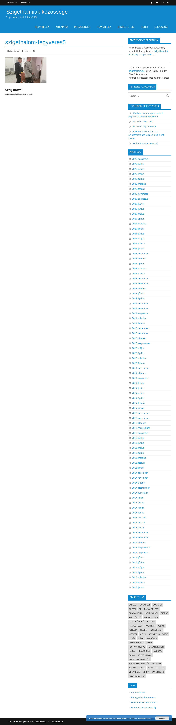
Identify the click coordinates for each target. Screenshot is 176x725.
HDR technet (40, 721)
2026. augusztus (140, 158)
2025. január (138, 228)
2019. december (140, 368)
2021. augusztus (140, 313)
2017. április (138, 512)
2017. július (137, 497)
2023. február (138, 273)
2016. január (138, 587)
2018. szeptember (141, 427)
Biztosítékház (12, 2)
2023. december (140, 253)
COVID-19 (157, 605)
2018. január (138, 467)
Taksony (156, 663)
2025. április (138, 218)
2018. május (138, 447)
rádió (132, 655)
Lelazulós (160, 27)
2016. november (140, 537)
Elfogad (162, 718)
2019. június (138, 388)
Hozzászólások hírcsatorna (144, 702)
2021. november (140, 308)
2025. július (138, 203)
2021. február (138, 323)
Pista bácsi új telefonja (144, 126)
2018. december (140, 413)
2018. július (138, 437)
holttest (150, 626)
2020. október (139, 338)
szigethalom (144, 655)
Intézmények (82, 27)
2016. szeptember (141, 547)
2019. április (138, 398)
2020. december (140, 328)
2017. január (138, 527)
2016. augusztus (140, 552)
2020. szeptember (141, 343)
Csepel (132, 609)
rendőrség (144, 651)
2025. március (139, 223)
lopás (132, 638)
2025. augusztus (140, 198)
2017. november (140, 477)
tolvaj (132, 668)
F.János (27, 50)
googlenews (151, 617)
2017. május (138, 507)
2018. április (138, 452)
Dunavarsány (136, 613)
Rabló (132, 651)
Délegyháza (151, 613)
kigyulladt (156, 630)
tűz (162, 668)
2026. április (138, 178)
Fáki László (135, 617)
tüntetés (153, 668)
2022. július (138, 293)
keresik (133, 630)
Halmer (151, 621)
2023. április (138, 263)
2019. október (139, 373)
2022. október (139, 288)
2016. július (138, 557)
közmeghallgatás (158, 634)
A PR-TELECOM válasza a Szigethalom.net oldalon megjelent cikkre (146, 135)
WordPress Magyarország (143, 707)
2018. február (138, 462)
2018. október (139, 422)
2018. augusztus (140, 432)
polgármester (156, 647)
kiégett (133, 634)
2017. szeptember (141, 487)
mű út (141, 638)
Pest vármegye (137, 647)
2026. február (138, 188)
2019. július (138, 383)
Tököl (141, 668)
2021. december (140, 303)
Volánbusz (134, 672)
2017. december (140, 472)
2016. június (138, 562)
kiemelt (144, 630)
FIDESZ (164, 613)
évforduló (158, 672)
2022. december (140, 278)
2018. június (138, 442)
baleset (133, 605)
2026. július (138, 163)
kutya (143, 634)
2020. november (140, 333)
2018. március (139, 457)
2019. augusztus (140, 378)
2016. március (139, 577)
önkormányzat (137, 676)
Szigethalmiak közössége (37, 12)
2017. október (138, 482)
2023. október (139, 258)
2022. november (140, 283)
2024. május (138, 238)
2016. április (138, 572)
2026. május (138, 173)
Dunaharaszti (151, 609)
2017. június (138, 502)
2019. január (138, 407)
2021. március (139, 318)
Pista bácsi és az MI (142, 121)
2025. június (138, 208)
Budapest (145, 605)
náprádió (152, 638)
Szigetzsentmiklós (139, 663)
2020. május (138, 348)
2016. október (139, 542)
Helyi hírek (42, 27)
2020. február (138, 363)
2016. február (138, 582)
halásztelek (135, 626)
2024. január (138, 248)
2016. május (138, 567)
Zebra (146, 672)
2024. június (138, 233)
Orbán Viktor (136, 642)
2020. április (138, 353)
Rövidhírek (104, 27)
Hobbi (144, 27)
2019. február (138, 403)
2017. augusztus (140, 492)
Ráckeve (157, 651)
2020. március (139, 358)
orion (149, 642)
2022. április (138, 298)
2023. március (139, 268)
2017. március (139, 517)
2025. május (138, 213)
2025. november (140, 193)
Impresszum (25, 2)
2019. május (138, 393)
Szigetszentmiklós (139, 659)
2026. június (138, 168)
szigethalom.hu (136, 70)
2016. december (140, 532)
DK (140, 609)
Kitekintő (62, 27)
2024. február (138, 243)
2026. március (139, 183)
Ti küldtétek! (126, 27)
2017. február (138, 522)
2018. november (140, 418)
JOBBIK (161, 626)
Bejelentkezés (138, 692)
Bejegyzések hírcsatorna (143, 697)
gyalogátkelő (136, 621)
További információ (145, 718)
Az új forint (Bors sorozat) (145, 143)
